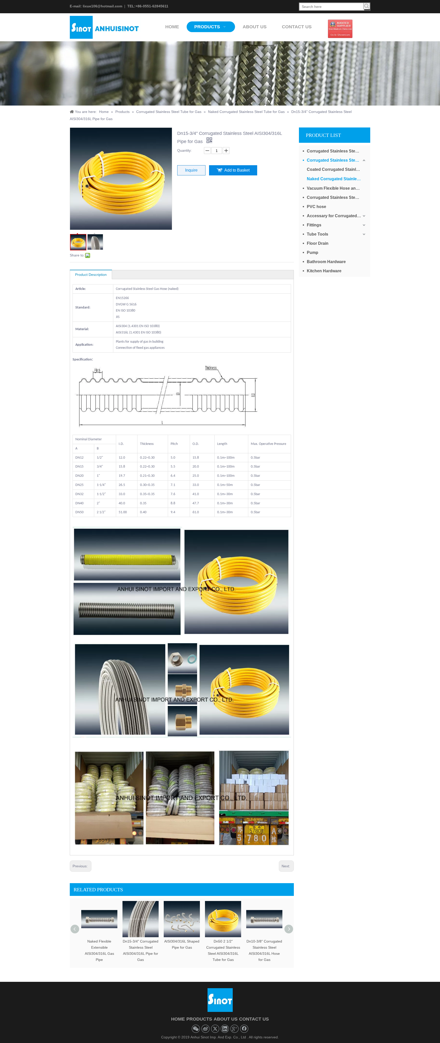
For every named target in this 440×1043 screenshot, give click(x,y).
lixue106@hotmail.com (102, 6)
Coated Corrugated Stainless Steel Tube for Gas (336, 169)
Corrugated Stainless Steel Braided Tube (336, 197)
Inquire (191, 170)
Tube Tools (317, 234)
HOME (178, 1019)
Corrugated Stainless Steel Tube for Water (336, 151)
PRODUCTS (199, 1019)
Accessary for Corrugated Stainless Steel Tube (336, 216)
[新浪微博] (205, 1029)
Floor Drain (317, 243)
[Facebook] (244, 1029)
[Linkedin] (225, 1029)
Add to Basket (237, 170)
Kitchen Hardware (324, 271)
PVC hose (316, 206)
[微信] (196, 1029)
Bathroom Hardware (326, 262)
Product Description (91, 275)
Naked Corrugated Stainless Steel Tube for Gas (336, 179)
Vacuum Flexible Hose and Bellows (336, 188)
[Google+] (234, 1029)
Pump (312, 252)
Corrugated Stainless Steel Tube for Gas (336, 160)
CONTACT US (254, 1019)
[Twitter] (215, 1029)
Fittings (314, 225)
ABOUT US (226, 1019)
